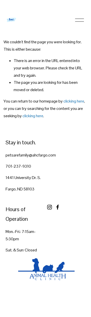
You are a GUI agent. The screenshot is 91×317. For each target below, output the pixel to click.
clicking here (73, 101)
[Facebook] (57, 207)
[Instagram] (49, 207)
